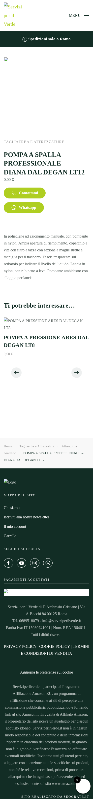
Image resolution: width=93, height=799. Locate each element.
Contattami (28, 193)
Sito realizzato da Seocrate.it (55, 797)
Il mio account (15, 526)
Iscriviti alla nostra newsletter (26, 517)
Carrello (10, 536)
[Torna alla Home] (14, 15)
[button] (79, 15)
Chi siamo (12, 508)
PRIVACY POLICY (20, 646)
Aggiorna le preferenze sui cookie (46, 672)
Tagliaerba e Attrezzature (34, 142)
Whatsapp (27, 207)
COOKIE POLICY (54, 646)
